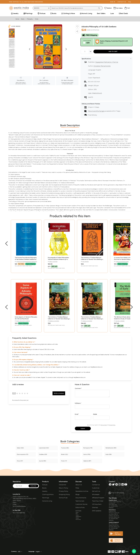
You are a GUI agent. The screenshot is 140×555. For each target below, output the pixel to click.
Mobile (95, 414)
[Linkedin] (122, 485)
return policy (15, 356)
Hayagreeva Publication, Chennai (106, 62)
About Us (79, 485)
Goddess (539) (43, 454)
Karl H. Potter (53, 261)
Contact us (121, 1)
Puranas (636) (65, 448)
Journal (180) (42, 461)
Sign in (112, 1)
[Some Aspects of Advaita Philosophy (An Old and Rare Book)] (26, 314)
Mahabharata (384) (110, 448)
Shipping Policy (64, 494)
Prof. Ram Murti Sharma (23, 321)
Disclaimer (62, 485)
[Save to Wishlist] (77, 27)
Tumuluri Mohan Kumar (122, 261)
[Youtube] (125, 485)
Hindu (36, 19)
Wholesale (95, 494)
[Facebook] (110, 485)
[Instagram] (119, 485)
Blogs (77, 494)
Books (22, 19)
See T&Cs (24, 83)
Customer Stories (81, 504)
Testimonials (80, 501)
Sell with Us (96, 491)
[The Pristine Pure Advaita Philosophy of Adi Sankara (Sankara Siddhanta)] (26, 255)
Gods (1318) (108, 454)
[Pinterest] (116, 485)
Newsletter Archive (82, 491)
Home (17, 19)
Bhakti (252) (64, 454)
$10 (88, 42)
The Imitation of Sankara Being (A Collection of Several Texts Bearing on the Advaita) (92, 259)
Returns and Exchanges (96, 111)
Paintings (45, 498)
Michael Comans (120, 321)
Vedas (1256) (20, 448)
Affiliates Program (98, 498)
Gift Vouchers (96, 504)
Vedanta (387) (87, 461)
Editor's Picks (80, 507)
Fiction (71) (64, 461)
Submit (83, 428)
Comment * (78, 388)
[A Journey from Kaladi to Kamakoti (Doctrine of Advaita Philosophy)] (125, 255)
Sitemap (95, 507)
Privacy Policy (112, 425)
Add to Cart (113, 51)
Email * (77, 414)
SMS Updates (96, 511)
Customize (95, 488)
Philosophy (30, 19)
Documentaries (81, 498)
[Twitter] (113, 485)
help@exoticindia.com (97, 367)
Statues (44, 485)
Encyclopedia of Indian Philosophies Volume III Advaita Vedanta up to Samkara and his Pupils (58, 259)
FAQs (77, 488)
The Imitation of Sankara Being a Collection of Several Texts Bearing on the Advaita (59, 318)
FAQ (129, 1)
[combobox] (74, 8)
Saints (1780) (86, 454)
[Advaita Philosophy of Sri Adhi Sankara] (11, 33)
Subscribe (33, 486)
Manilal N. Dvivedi (54, 321)
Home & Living (47, 501)
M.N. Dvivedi (85, 261)
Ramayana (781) (87, 448)
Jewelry (44, 491)
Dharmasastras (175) (22, 454)
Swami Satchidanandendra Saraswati (26, 261)
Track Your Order (97, 501)
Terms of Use (104, 425)
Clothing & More (47, 494)
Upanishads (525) (44, 448)
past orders (68, 372)
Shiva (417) (20, 461)
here (54, 372)
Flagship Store (113, 500)
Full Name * (78, 403)
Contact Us (96, 485)
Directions (111, 507)
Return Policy (63, 488)
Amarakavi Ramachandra (102, 66)
